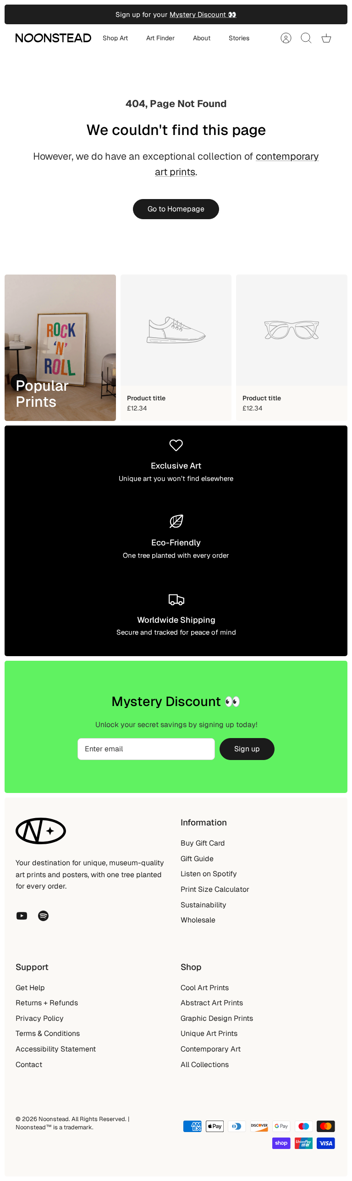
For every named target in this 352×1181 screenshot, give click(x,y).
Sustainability (203, 905)
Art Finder (160, 38)
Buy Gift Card (203, 843)
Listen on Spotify (209, 874)
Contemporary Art (211, 1049)
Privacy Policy (40, 1018)
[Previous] (103, 15)
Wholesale (198, 920)
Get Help (30, 987)
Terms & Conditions (48, 1033)
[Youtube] (22, 916)
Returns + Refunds (47, 1003)
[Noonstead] (53, 38)
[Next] (249, 15)
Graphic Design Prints (217, 1018)
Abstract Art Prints (212, 1003)
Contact (29, 1064)
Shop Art (115, 38)
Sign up (247, 749)
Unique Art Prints (209, 1033)
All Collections (205, 1064)
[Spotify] (43, 916)
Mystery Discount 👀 (203, 14)
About (201, 38)
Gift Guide (197, 858)
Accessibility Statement (56, 1049)
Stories (239, 38)
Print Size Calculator (215, 889)
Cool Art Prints (205, 987)
